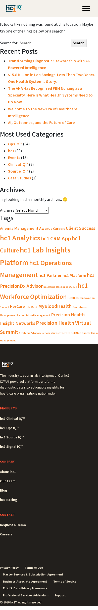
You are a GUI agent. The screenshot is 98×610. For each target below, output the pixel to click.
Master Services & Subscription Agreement (33, 574)
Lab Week (31, 307)
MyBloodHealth (55, 306)
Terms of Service (64, 581)
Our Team (8, 481)
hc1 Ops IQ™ (9, 428)
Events (14, 157)
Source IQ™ (18, 171)
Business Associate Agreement (25, 581)
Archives (7, 210)
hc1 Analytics (20, 238)
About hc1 (8, 471)
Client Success (80, 228)
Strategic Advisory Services (35, 333)
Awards (45, 229)
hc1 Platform (74, 276)
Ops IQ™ (15, 144)
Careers (59, 228)
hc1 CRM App (56, 238)
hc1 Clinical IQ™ (12, 418)
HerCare (17, 307)
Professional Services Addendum (25, 595)
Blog (3, 490)
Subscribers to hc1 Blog (67, 333)
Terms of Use (34, 567)
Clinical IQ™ (18, 164)
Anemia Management (19, 229)
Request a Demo (13, 525)
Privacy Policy (9, 567)
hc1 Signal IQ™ (11, 446)
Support (60, 595)
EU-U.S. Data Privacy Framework (25, 588)
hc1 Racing (8, 499)
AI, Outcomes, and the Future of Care (41, 122)
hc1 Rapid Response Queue (60, 287)
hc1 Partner (50, 275)
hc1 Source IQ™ (12, 437)
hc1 (11, 151)
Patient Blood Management (33, 315)
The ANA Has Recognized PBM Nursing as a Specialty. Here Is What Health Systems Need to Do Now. (50, 95)
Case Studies (19, 178)
